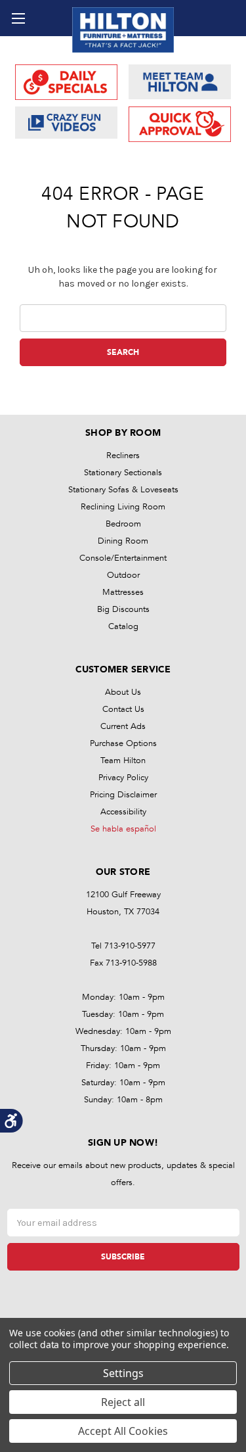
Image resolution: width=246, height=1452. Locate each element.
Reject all (123, 1402)
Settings (123, 1373)
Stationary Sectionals (123, 473)
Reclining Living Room (123, 507)
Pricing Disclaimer (123, 795)
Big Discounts (123, 609)
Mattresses (123, 592)
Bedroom (123, 524)
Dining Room (123, 541)
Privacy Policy (123, 778)
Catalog (123, 626)
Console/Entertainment (123, 558)
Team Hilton (123, 760)
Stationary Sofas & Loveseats (123, 490)
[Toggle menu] (18, 18)
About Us (123, 692)
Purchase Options (123, 743)
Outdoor (123, 575)
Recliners (123, 455)
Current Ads (123, 726)
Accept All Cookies (123, 1431)
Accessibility (123, 812)
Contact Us (123, 709)
